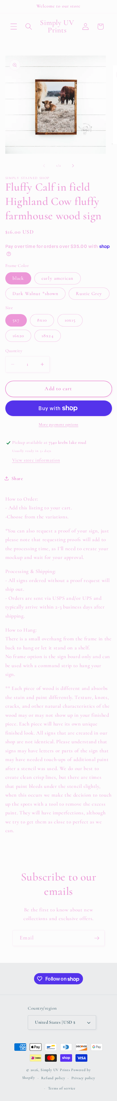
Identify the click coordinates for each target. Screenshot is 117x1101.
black (18, 278)
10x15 (70, 320)
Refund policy (53, 1078)
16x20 (18, 335)
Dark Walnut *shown (35, 293)
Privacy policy (83, 1078)
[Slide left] (44, 165)
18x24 (47, 335)
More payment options (58, 424)
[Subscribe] (96, 938)
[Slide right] (73, 165)
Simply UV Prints (55, 1070)
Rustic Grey (89, 293)
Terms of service (62, 1088)
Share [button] (17, 478)
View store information (36, 460)
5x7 (16, 320)
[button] (13, 26)
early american (57, 278)
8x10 (42, 320)
